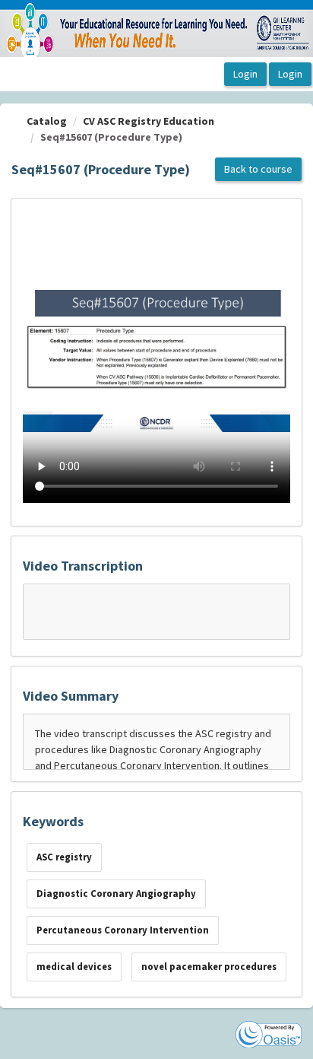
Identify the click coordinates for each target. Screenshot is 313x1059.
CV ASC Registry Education (148, 121)
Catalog (47, 121)
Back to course (258, 169)
